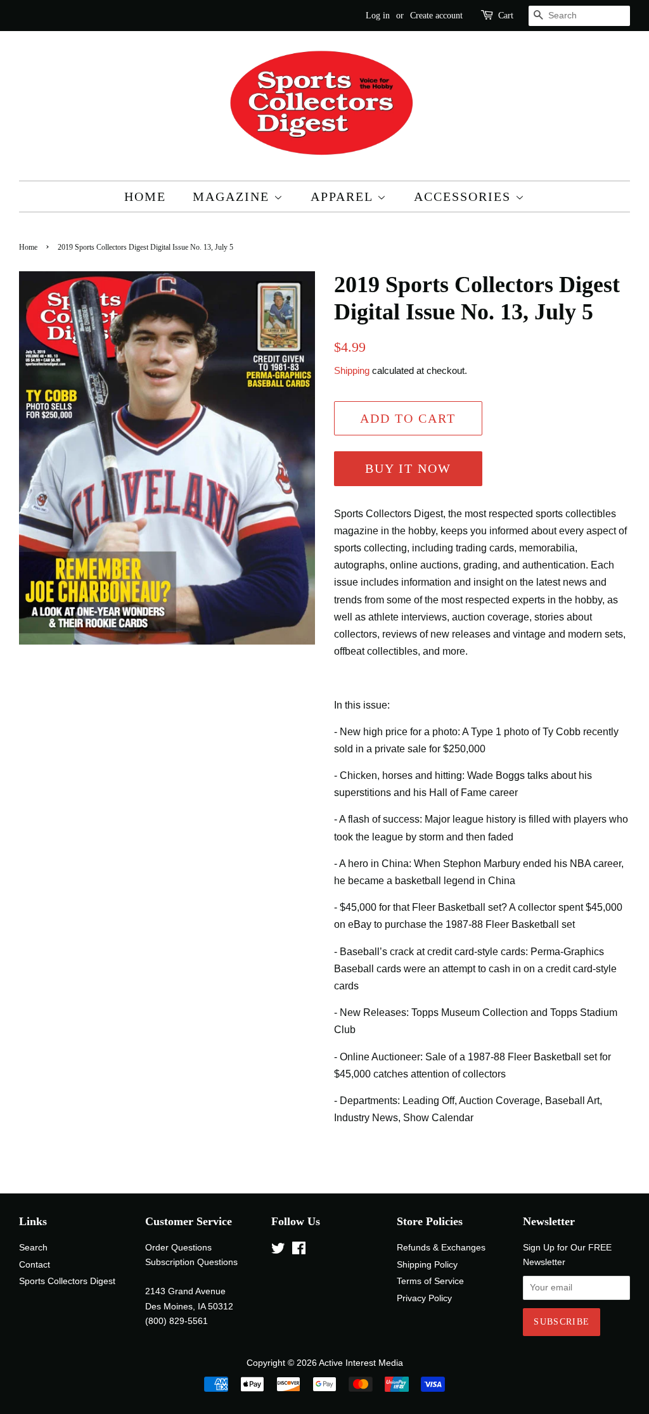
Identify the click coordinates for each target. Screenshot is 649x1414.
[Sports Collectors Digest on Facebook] (299, 1251)
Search (33, 1247)
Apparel (344, 196)
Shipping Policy (427, 1264)
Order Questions (178, 1247)
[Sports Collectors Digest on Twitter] (278, 1251)
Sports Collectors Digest (67, 1281)
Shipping (351, 370)
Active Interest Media (361, 1363)
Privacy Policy (424, 1298)
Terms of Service (430, 1281)
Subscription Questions (191, 1262)
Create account (436, 15)
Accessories (464, 196)
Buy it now (408, 468)
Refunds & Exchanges (441, 1247)
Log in (378, 15)
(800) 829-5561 (176, 1321)
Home (145, 196)
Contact (34, 1264)
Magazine (233, 196)
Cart (505, 15)
